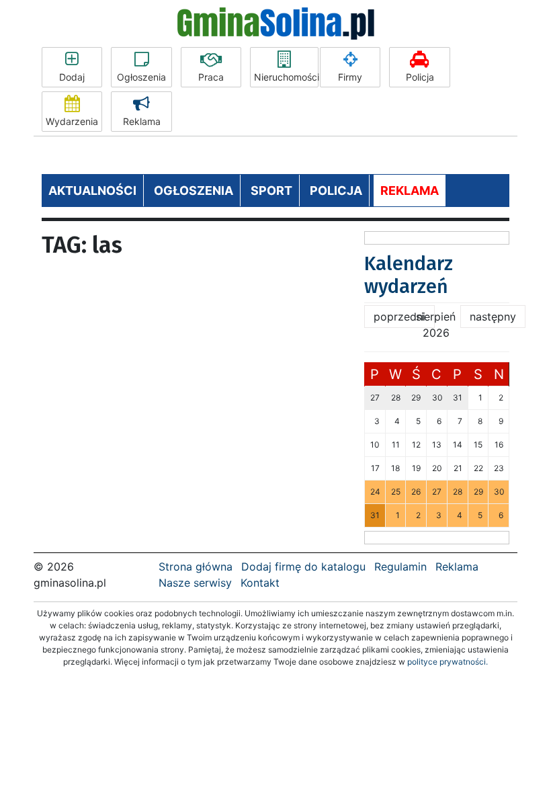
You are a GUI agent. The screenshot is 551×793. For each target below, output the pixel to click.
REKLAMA (409, 190)
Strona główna (195, 566)
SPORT (271, 190)
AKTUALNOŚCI (92, 190)
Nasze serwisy (195, 582)
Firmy (350, 77)
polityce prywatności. (447, 662)
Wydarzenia (72, 121)
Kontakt (260, 582)
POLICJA (336, 190)
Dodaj (72, 77)
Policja (420, 77)
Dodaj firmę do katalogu (303, 566)
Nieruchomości (286, 77)
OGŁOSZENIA (193, 190)
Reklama (142, 121)
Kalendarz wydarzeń (408, 275)
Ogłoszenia (141, 77)
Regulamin (400, 566)
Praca (211, 77)
